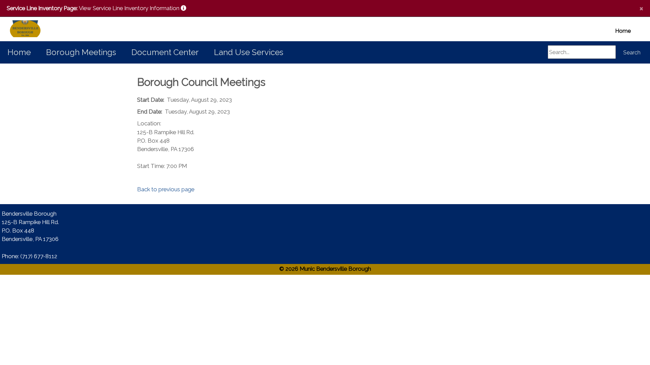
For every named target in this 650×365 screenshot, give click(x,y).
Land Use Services (248, 52)
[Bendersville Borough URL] (17, 29)
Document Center (165, 52)
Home (623, 31)
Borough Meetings (81, 52)
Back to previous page (165, 189)
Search (632, 52)
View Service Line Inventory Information (130, 8)
